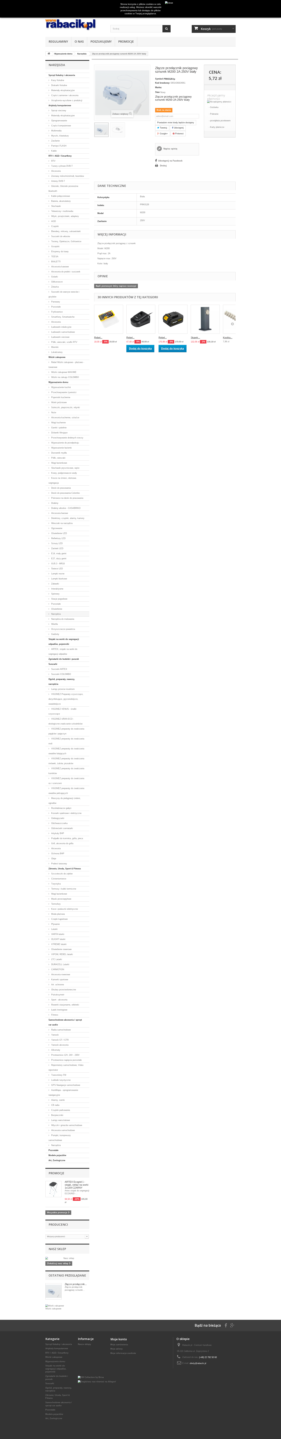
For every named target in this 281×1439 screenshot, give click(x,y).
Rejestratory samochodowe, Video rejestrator (65, 1067)
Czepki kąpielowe (59, 919)
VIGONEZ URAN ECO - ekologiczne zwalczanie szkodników (65, 721)
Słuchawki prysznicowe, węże (65, 468)
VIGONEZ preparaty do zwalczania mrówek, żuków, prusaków (66, 761)
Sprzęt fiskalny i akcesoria (61, 75)
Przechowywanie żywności (63, 392)
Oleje (53, 858)
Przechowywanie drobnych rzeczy (67, 437)
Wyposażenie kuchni (61, 387)
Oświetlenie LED (59, 533)
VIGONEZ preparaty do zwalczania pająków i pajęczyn (66, 731)
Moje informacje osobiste (123, 1353)
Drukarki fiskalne (59, 85)
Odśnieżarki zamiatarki (62, 828)
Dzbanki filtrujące (59, 432)
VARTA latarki (57, 934)
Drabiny (54, 503)
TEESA (54, 256)
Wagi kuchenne (58, 422)
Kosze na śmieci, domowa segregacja (62, 480)
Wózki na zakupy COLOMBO (65, 377)
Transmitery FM (58, 1075)
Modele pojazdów (57, 1155)
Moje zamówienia (119, 1344)
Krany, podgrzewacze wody (64, 473)
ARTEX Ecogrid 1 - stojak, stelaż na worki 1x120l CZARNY (76, 1184)
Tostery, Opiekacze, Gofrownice (66, 241)
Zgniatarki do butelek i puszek (63, 659)
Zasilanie (55, 141)
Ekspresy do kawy (60, 251)
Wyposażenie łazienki (61, 448)
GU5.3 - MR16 (58, 563)
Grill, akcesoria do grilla (62, 843)
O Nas (79, 41)
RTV (53, 161)
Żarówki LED (57, 548)
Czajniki (55, 226)
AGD (53, 221)
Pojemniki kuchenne (60, 397)
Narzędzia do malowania (62, 619)
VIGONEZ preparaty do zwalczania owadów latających (66, 751)
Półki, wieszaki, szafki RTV (64, 342)
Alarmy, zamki (58, 1100)
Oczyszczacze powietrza (63, 629)
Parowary (55, 302)
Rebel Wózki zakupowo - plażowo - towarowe (66, 364)
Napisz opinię (170, 148)
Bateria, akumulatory (61, 201)
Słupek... (195, 337)
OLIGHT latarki (58, 939)
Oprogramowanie (59, 120)
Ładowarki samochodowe (63, 332)
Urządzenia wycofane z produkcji (66, 100)
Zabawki (55, 583)
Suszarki (52, 664)
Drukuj (163, 165)
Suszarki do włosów (60, 236)
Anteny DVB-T (58, 181)
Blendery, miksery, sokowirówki (66, 231)
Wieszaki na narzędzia (62, 523)
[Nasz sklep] (67, 1258)
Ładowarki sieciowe (60, 337)
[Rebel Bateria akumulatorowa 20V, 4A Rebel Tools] (173, 319)
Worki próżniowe (59, 402)
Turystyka (56, 884)
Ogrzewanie (56, 528)
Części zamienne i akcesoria (64, 95)
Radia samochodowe (61, 1030)
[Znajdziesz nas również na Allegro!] (97, 1381)
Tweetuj (163, 128)
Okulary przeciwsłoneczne (63, 989)
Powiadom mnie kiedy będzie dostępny (175, 122)
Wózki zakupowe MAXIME (63, 372)
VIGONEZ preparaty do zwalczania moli (66, 741)
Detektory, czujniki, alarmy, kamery (67, 518)
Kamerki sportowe (59, 979)
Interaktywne (57, 589)
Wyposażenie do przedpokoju (65, 443)
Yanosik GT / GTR (60, 1040)
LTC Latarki (56, 959)
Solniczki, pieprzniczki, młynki (65, 407)
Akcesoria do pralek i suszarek (65, 271)
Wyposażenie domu (58, 382)
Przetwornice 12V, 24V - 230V (65, 1055)
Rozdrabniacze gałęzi (61, 808)
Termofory (56, 904)
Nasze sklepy (84, 1344)
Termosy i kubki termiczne (63, 889)
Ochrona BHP (57, 853)
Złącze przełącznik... (76, 1284)
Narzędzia (56, 614)
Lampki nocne (57, 573)
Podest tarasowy (59, 863)
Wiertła (54, 624)
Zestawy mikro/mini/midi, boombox (67, 176)
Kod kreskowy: (162, 83)
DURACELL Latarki (60, 964)
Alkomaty (55, 1050)
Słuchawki (56, 206)
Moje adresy (116, 1349)
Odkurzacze (57, 282)
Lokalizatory (57, 352)
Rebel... (98, 337)
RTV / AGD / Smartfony (60, 156)
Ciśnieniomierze (58, 878)
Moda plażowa (58, 914)
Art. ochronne (57, 984)
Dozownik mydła (59, 453)
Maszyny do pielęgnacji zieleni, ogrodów (64, 800)
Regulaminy (58, 41)
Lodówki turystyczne (61, 1080)
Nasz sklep (57, 1249)
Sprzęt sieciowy (58, 110)
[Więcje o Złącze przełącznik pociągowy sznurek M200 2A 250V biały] (53, 1291)
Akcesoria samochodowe (63, 1130)
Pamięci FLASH (58, 146)
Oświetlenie (56, 609)
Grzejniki (55, 246)
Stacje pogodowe (59, 599)
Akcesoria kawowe (60, 266)
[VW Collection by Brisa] (91, 1377)
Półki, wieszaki (58, 458)
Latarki (54, 929)
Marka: (158, 87)
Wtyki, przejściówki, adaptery (65, 216)
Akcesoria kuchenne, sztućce (65, 417)
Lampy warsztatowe (60, 1120)
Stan (157, 92)
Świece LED (57, 568)
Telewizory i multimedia (62, 211)
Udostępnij (178, 128)
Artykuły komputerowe (59, 105)
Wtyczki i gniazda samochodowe (66, 1125)
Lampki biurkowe (59, 578)
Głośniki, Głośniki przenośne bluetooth (63, 188)
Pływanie (55, 924)
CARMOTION (57, 969)
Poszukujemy (101, 41)
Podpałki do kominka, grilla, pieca (67, 838)
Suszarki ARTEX (59, 669)
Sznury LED (57, 543)
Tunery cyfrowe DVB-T (62, 166)
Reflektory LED (58, 538)
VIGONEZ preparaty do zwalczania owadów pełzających (66, 790)
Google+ (163, 133)
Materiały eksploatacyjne (63, 90)
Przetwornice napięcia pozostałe (66, 1060)
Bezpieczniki (57, 1115)
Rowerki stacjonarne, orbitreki (65, 1005)
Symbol (159, 79)
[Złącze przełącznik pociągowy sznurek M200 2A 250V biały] (101, 130)
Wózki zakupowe (56, 357)
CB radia (55, 1105)
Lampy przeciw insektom (63, 689)
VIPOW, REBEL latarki (62, 954)
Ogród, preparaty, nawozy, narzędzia (61, 681)
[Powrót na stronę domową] (49, 54)
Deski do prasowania (61, 488)
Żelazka (55, 287)
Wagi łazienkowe (59, 463)
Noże (53, 412)
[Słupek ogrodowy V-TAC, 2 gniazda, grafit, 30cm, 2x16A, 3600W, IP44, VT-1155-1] (205, 319)
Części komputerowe (61, 125)
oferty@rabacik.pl (198, 1363)
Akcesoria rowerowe (60, 974)
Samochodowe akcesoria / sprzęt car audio (65, 1022)
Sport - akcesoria (59, 999)
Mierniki (55, 347)
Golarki (54, 276)
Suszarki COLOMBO (61, 674)
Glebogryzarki (57, 818)
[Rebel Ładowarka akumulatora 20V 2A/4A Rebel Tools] (140, 319)
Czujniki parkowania (60, 1110)
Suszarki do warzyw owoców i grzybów (63, 294)
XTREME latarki (59, 944)
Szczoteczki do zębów (62, 873)
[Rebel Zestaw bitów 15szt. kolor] (108, 319)
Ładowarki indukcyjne (61, 327)
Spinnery (55, 594)
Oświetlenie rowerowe (61, 949)
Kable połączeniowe (60, 196)
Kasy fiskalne (57, 80)
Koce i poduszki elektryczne (64, 909)
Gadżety (55, 634)
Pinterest (179, 133)
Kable (54, 151)
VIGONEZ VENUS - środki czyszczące (62, 711)
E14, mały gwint (58, 553)
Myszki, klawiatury (60, 135)
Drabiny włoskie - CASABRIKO (65, 508)
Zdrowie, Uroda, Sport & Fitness (64, 868)
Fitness (54, 1015)
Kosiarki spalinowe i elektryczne (66, 813)
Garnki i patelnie (59, 427)
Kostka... (227, 337)
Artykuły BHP (57, 833)
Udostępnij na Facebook (170, 161)
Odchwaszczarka (59, 823)
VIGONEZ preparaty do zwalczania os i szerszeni (66, 780)
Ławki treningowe (59, 1010)
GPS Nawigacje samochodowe (65, 1085)
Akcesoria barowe (59, 513)
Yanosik (55, 1035)
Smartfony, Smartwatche (62, 317)
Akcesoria (56, 171)
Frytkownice (57, 312)
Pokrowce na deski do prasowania (67, 498)
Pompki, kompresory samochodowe (59, 1137)
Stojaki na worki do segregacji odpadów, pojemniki (63, 641)
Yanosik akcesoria (59, 1045)
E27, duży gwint (58, 558)
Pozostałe (56, 307)
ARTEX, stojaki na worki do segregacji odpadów (62, 651)
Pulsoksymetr (57, 994)
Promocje (126, 41)
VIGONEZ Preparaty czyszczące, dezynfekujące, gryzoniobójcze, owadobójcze (65, 699)
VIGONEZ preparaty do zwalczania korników (66, 771)
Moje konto (118, 1339)
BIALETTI (56, 261)
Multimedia (56, 130)
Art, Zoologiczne (56, 1160)
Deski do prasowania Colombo (65, 493)
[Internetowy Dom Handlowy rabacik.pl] (75, 25)
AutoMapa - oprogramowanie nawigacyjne (63, 1092)
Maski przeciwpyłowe (61, 899)
